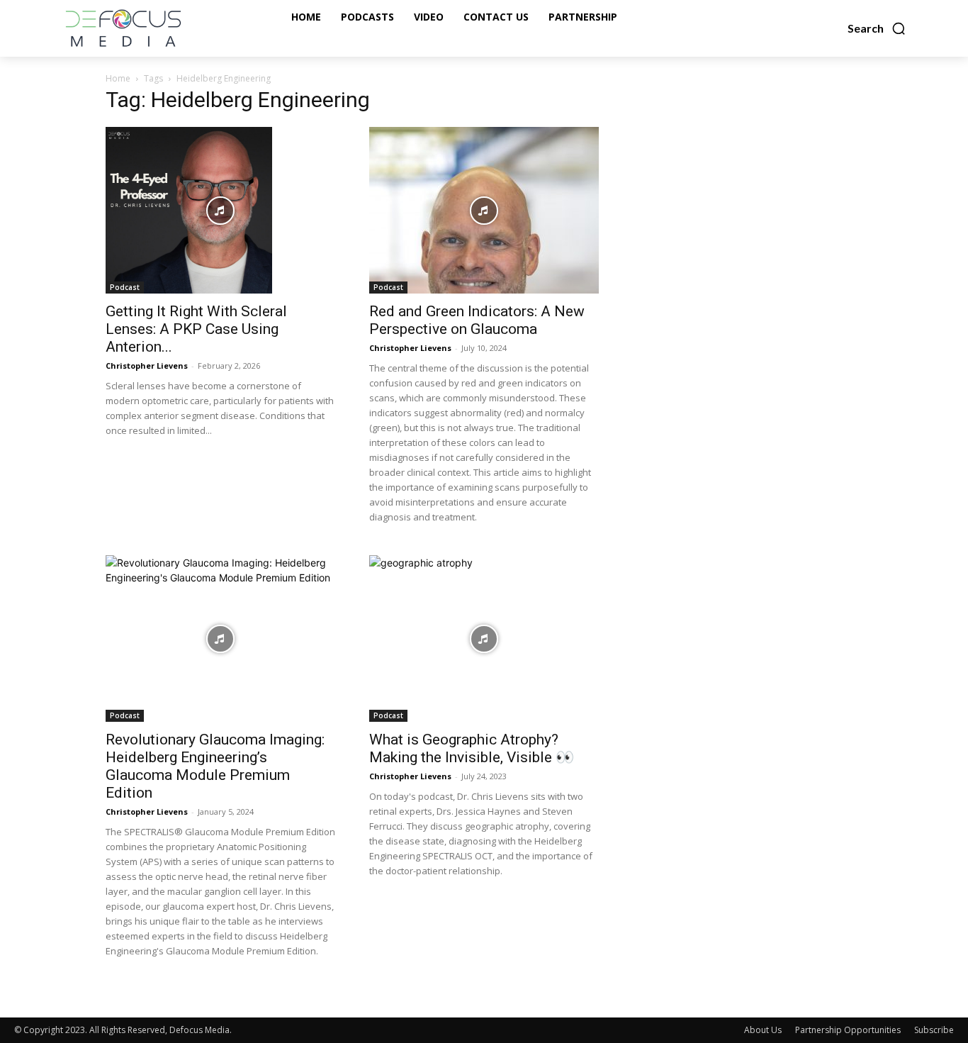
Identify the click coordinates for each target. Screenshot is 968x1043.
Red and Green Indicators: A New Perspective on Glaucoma (477, 320)
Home (118, 78)
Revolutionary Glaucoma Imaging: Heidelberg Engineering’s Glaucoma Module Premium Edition (215, 766)
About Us (763, 1030)
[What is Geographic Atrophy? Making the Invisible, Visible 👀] (484, 638)
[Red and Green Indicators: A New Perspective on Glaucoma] (484, 210)
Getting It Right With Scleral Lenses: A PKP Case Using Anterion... (196, 329)
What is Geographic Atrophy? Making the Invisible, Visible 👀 (471, 748)
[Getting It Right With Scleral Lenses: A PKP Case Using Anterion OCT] (220, 210)
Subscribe (934, 1030)
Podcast (125, 287)
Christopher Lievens (147, 365)
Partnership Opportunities (848, 1030)
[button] (877, 28)
